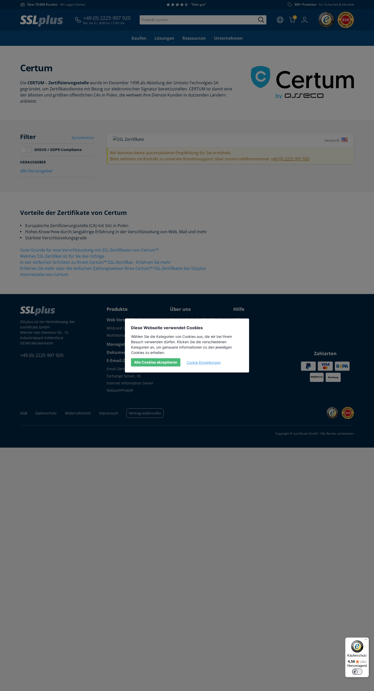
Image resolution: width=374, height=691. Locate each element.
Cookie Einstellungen (203, 362)
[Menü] (366, 641)
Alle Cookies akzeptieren (155, 362)
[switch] (357, 672)
